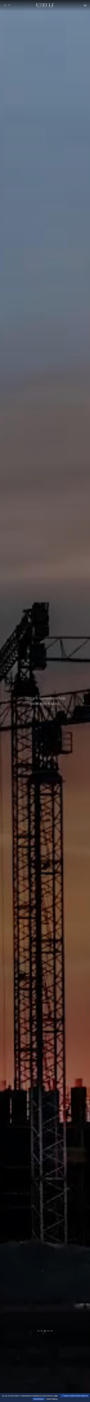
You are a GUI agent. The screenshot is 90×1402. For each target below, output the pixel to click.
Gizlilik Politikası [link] (52, 1399)
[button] (6, 701)
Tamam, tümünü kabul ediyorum (75, 1396)
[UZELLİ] (45, 5)
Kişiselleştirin (38, 1399)
